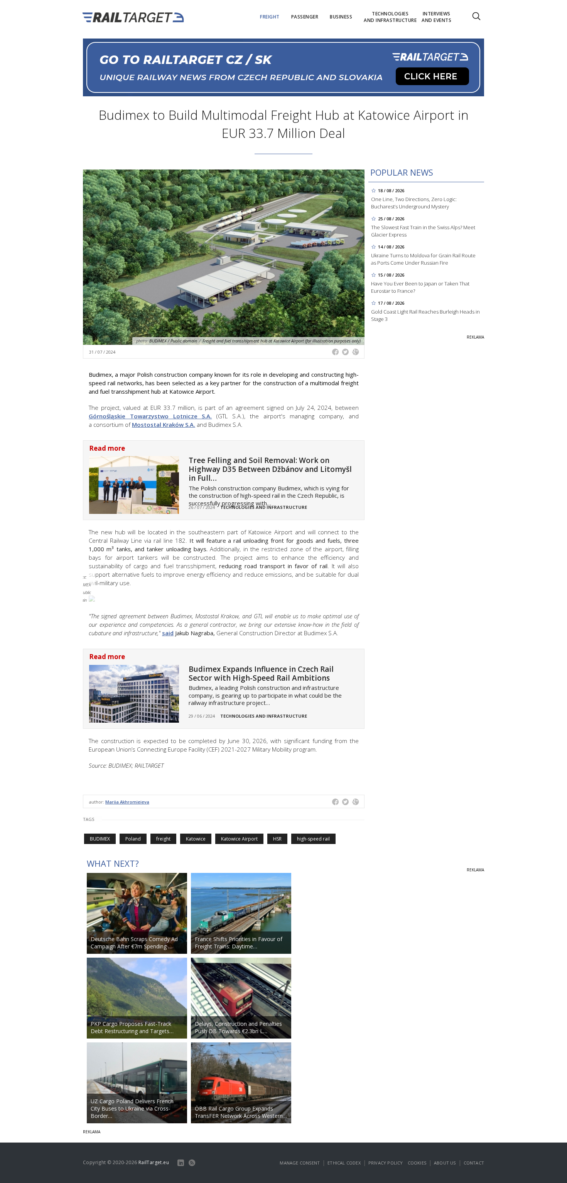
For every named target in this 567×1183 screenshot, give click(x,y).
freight (163, 839)
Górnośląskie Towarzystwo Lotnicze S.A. (150, 416)
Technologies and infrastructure (263, 507)
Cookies (417, 1163)
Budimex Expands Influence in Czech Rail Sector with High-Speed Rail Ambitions (261, 673)
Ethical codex (344, 1163)
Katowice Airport (239, 839)
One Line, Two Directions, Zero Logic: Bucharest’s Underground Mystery (414, 203)
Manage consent (300, 1163)
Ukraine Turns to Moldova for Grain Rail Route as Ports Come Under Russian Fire (423, 259)
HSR (277, 839)
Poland (133, 839)
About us (445, 1163)
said (168, 633)
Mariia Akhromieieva (127, 802)
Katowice (196, 839)
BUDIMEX (100, 839)
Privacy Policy (385, 1163)
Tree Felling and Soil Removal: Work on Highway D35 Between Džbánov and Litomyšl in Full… (270, 469)
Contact (474, 1163)
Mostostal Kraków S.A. (163, 424)
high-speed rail (313, 839)
